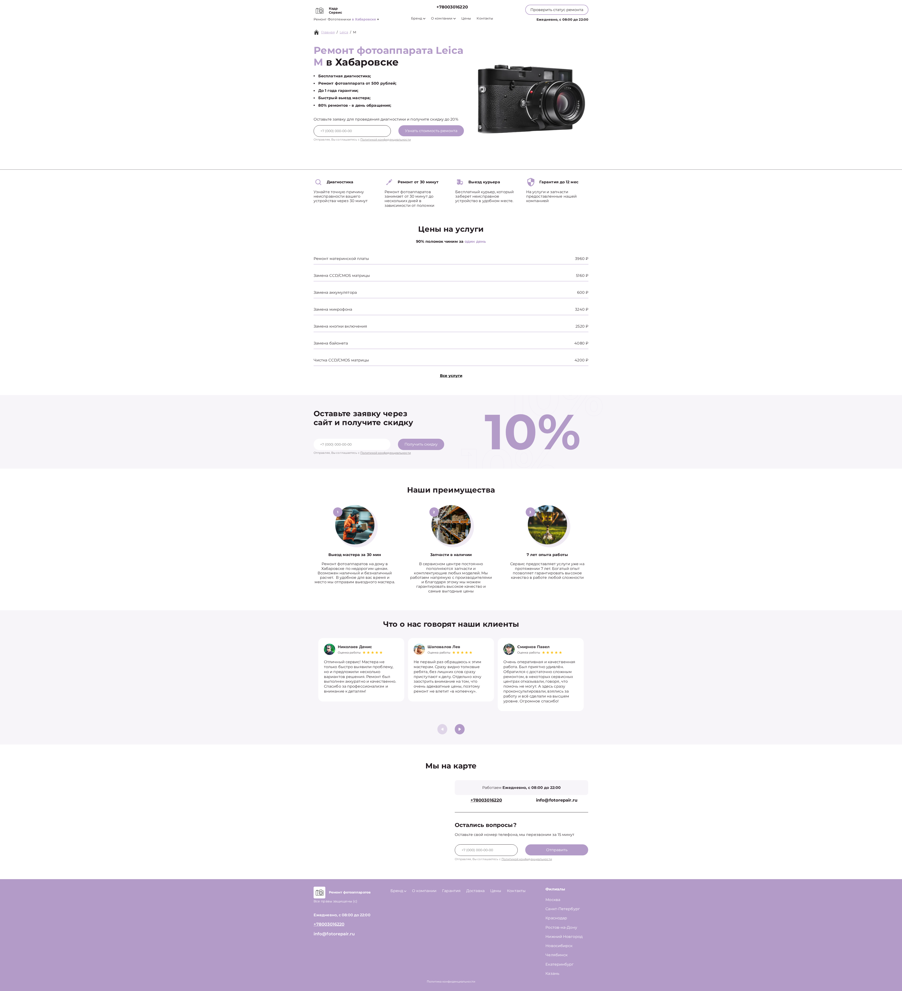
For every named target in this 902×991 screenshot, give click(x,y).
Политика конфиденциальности (451, 981)
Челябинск (556, 955)
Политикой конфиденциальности (385, 139)
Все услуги (451, 375)
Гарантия (451, 891)
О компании (441, 18)
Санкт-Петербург (562, 909)
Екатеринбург (559, 964)
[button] (460, 729)
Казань (552, 973)
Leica (344, 32)
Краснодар (556, 918)
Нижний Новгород (564, 936)
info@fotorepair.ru (556, 800)
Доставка (475, 891)
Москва (552, 899)
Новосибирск (558, 946)
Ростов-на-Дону (561, 927)
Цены (466, 18)
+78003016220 (452, 7)
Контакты (485, 18)
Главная (328, 32)
